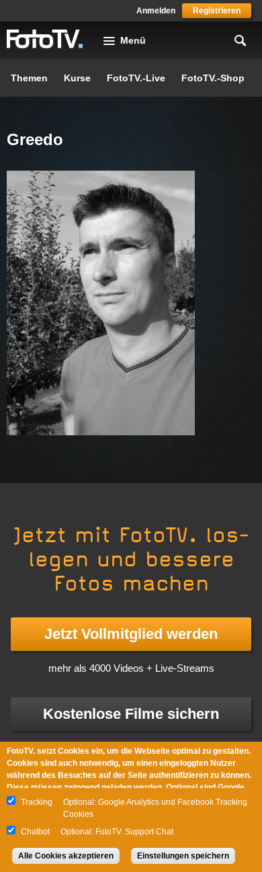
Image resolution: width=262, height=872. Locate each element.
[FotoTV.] (45, 40)
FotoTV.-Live (136, 78)
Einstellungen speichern (183, 856)
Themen (29, 78)
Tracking (36, 802)
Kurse (77, 78)
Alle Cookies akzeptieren (66, 856)
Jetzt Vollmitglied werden (131, 633)
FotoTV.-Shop (213, 78)
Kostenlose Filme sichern (131, 713)
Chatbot (35, 831)
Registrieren (217, 10)
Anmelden (155, 10)
